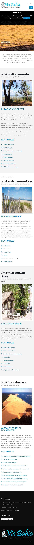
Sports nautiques (8, 157)
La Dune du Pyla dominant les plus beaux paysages (17, 456)
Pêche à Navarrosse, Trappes (11, 167)
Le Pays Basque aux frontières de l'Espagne (15, 475)
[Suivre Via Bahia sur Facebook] (2, 519)
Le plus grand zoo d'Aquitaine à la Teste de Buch (16, 469)
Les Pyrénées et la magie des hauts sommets (15, 478)
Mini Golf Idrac (7, 252)
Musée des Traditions (9, 351)
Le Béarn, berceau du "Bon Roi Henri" (13, 485)
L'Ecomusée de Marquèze (10, 462)
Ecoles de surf (7, 245)
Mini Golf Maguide (8, 148)
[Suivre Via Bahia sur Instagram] (11, 519)
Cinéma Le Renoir (8, 366)
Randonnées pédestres (9, 163)
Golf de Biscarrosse (8, 144)
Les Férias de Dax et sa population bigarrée (15, 481)
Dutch (29, 3)
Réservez (26, 18)
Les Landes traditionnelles (10, 459)
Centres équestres (8, 360)
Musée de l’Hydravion (9, 347)
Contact (30, 541)
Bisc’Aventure (7, 249)
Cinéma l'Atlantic (7, 261)
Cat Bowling (6, 363)
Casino (5, 255)
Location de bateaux (8, 160)
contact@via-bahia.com (13, 510)
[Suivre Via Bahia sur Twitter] (5, 519)
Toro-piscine (6, 357)
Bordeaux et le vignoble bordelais (12, 472)
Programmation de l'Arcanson (11, 370)
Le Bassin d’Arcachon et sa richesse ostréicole (15, 466)
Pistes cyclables (7, 154)
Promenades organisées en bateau (12, 151)
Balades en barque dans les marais (12, 354)
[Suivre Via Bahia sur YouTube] (8, 519)
